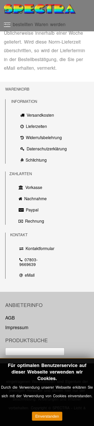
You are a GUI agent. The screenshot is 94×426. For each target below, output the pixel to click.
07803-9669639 (28, 262)
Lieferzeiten (36, 126)
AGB (10, 317)
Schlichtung (36, 160)
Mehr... (47, 404)
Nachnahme (34, 198)
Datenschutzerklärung (44, 148)
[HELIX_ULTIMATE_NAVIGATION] (7, 24)
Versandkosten (40, 115)
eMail (29, 275)
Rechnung (34, 221)
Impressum (16, 327)
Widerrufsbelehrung (44, 137)
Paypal (32, 209)
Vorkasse (33, 187)
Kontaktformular (38, 248)
